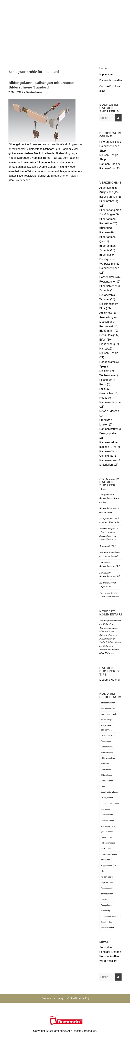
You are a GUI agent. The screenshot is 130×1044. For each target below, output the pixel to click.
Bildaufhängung (107, 747)
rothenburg (105, 911)
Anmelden (105, 947)
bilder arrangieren (108, 758)
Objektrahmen (107, 882)
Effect (102, 339)
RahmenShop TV (109, 168)
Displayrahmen (107, 798)
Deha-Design (107, 335)
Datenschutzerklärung (110, 80)
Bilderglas (105, 254)
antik (115, 714)
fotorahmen (105, 809)
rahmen (104, 899)
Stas (110, 922)
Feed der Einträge (110, 951)
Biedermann (106, 330)
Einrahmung (114, 803)
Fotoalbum (105, 379)
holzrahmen (106, 849)
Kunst (102, 384)
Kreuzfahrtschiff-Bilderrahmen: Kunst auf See (109, 498)
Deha (103, 786)
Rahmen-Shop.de (110, 164)
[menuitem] (117, 7)
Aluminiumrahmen (108, 708)
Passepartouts (108, 277)
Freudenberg (107, 344)
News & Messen (109, 411)
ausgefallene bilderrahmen (106, 727)
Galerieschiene (107, 815)
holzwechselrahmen (109, 854)
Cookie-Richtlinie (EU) (109, 88)
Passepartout (106, 888)
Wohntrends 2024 (107, 545)
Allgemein (105, 187)
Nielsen (104, 871)
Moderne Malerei (109, 679)
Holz (111, 837)
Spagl (102, 366)
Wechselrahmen (107, 928)
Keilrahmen (105, 860)
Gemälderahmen (108, 826)
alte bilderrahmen (108, 703)
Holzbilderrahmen (108, 843)
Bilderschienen (107, 781)
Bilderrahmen (106, 775)
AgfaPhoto (105, 312)
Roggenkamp (107, 362)
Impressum (106, 74)
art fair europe (106, 720)
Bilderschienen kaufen (64, 175)
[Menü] (117, 7)
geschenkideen (107, 831)
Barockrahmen (108, 196)
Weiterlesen (23, 180)
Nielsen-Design (108, 353)
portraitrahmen (107, 894)
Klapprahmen (106, 866)
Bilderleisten (106, 769)
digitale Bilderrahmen (109, 792)
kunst (117, 866)
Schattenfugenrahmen (110, 916)
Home (103, 68)
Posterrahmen (107, 281)
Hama (103, 348)
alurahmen (105, 714)
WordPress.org (108, 960)
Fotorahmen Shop (110, 141)
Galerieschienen (34, 92)
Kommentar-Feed (109, 956)
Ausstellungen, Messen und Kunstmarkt (108, 322)
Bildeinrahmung (108, 201)
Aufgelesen (106, 192)
